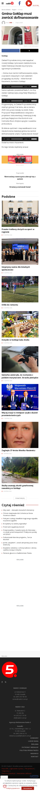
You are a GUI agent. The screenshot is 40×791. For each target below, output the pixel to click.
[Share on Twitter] (29, 50)
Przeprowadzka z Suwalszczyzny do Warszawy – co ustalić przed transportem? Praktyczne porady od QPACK (20, 532)
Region (14, 10)
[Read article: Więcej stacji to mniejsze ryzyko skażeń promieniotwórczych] (20, 397)
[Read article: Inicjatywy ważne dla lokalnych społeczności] (20, 251)
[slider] (34, 86)
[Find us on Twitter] (5, 682)
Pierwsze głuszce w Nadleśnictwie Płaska (17, 553)
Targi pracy (5, 771)
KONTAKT (34, 757)
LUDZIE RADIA (33, 741)
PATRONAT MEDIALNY (30, 747)
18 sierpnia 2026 (7, 273)
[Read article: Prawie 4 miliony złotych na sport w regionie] (20, 214)
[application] (20, 86)
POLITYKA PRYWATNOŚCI (29, 750)
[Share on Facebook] (11, 50)
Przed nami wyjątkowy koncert (13, 527)
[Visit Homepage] (10, 3)
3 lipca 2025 (19, 23)
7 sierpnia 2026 (7, 453)
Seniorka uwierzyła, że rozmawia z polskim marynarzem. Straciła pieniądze (20, 376)
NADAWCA (34, 753)
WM (10, 23)
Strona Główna (6, 10)
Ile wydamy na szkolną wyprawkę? (15, 524)
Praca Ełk (5, 769)
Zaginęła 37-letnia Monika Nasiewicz (18, 450)
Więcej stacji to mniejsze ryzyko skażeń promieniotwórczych (20, 414)
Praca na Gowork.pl (8, 773)
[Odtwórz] (4, 87)
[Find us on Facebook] (2, 682)
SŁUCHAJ (35, 5)
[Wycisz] (29, 87)
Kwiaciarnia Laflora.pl (24, 773)
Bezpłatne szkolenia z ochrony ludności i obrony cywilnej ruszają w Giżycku (19, 549)
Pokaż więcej (20, 498)
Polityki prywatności (13, 788)
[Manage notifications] (4, 786)
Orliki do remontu (10, 304)
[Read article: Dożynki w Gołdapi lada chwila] (20, 324)
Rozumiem (28, 788)
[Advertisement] (20, 581)
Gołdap (20, 10)
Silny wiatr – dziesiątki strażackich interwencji (18, 510)
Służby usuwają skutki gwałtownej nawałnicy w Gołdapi (17, 486)
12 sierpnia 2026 (7, 380)
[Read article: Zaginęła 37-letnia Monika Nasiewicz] (20, 435)
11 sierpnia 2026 (7, 418)
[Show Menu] (3, 3)
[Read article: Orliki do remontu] (20, 289)
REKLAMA (34, 744)
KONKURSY (34, 738)
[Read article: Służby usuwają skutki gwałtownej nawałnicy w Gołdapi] (20, 470)
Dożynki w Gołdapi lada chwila (15, 340)
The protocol (29, 769)
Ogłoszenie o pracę (16, 769)
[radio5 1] (20, 159)
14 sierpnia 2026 (7, 308)
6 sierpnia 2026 (7, 491)
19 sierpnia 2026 (7, 235)
